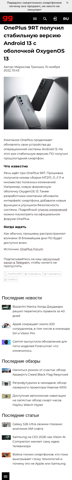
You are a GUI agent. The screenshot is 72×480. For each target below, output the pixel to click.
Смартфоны (34, 273)
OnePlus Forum (31, 249)
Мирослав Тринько (29, 67)
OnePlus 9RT (15, 273)
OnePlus (12, 279)
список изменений (52, 209)
